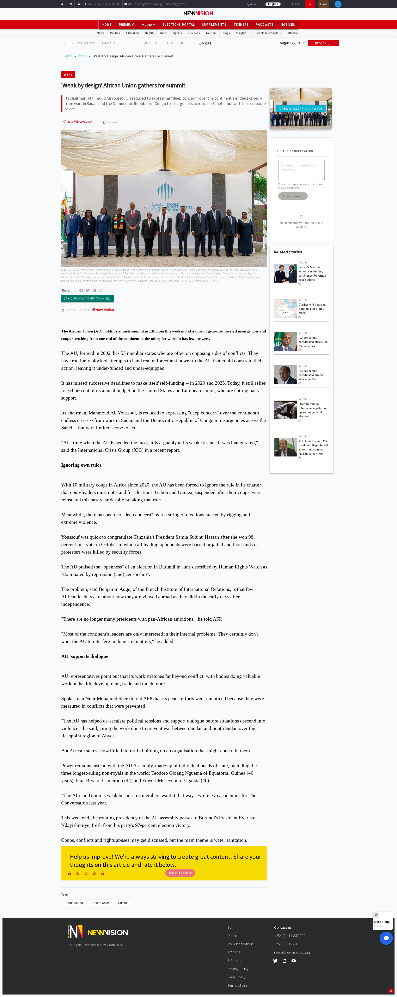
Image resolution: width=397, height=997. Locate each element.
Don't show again (198, 560)
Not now (188, 553)
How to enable (205, 553)
